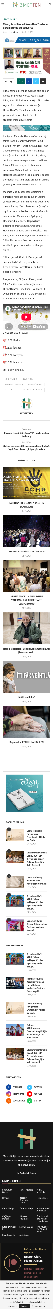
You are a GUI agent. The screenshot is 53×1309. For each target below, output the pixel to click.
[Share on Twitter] (36, 81)
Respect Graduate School (24, 1200)
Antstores (24, 1235)
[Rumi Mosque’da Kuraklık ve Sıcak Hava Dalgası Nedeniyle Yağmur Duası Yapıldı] (15, 983)
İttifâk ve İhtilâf (26, 697)
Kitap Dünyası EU (9, 1227)
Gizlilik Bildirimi (38, 1306)
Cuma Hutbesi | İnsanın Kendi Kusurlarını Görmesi (37, 880)
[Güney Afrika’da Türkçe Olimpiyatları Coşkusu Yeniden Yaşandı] (15, 925)
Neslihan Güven (11, 390)
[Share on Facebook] (29, 81)
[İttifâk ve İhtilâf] (26, 677)
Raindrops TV (8, 1235)
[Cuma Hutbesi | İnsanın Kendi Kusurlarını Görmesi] (15, 882)
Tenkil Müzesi (26, 1190)
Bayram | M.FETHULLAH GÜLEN (26, 742)
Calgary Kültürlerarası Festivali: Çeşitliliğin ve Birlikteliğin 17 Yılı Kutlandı (37, 1031)
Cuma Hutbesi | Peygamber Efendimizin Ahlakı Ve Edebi (36, 836)
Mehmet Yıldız (11, 379)
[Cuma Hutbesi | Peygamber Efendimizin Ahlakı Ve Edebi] (15, 835)
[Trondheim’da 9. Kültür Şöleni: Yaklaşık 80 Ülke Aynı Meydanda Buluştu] (15, 901)
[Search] (50, 4)
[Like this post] (22, 81)
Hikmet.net (42, 1198)
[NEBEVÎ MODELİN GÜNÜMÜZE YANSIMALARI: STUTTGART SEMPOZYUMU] (26, 576)
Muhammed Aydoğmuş (14, 384)
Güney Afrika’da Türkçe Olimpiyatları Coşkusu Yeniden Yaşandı (37, 926)
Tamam (24, 1306)
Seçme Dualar (26, 1227)
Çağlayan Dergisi (6, 1217)
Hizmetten (13, 32)
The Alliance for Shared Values (43, 1229)
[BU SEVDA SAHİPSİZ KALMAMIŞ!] (26, 531)
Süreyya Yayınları (23, 1217)
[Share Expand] (43, 81)
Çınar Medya (8, 1208)
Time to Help (26, 1208)
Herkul (5, 1198)
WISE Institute (41, 1190)
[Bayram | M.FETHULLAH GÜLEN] (26, 722)
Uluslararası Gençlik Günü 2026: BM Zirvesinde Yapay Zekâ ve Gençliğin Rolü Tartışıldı (37, 859)
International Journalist (43, 1209)
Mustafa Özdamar (35, 384)
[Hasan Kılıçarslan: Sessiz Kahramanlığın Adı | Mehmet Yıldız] (26, 628)
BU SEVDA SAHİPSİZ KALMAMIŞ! (26, 551)
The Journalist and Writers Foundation (43, 1218)
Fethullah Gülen (7, 1190)
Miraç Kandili (27, 379)
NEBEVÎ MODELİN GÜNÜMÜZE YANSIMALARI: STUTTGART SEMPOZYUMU (26, 600)
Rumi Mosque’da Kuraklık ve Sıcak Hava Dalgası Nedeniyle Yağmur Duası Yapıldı (36, 985)
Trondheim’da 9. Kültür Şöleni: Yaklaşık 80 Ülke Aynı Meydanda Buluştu (35, 902)
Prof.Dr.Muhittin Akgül (33, 390)
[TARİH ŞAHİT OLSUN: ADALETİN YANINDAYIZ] (26, 483)
